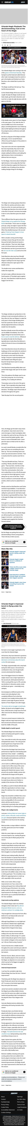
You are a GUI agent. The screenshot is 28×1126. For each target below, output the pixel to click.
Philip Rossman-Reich (9, 42)
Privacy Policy (5, 1104)
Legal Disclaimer (22, 1107)
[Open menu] (2, 2)
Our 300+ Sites (21, 1099)
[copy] (10, 45)
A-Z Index (20, 1110)
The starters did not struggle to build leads (13, 706)
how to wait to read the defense (10, 337)
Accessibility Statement (8, 1110)
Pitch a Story (20, 1102)
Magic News (8, 592)
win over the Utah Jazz (10, 250)
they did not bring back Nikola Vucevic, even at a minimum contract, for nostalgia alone (12, 908)
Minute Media (8, 1116)
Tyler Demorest (7, 623)
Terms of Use (21, 1104)
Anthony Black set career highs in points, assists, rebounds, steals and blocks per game (13, 815)
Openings (20, 1096)
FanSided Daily (5, 1102)
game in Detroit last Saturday (13, 72)
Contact (3, 1099)
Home (2, 592)
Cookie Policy (5, 1107)
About (3, 1096)
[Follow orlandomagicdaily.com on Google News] (24, 542)
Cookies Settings (6, 1112)
